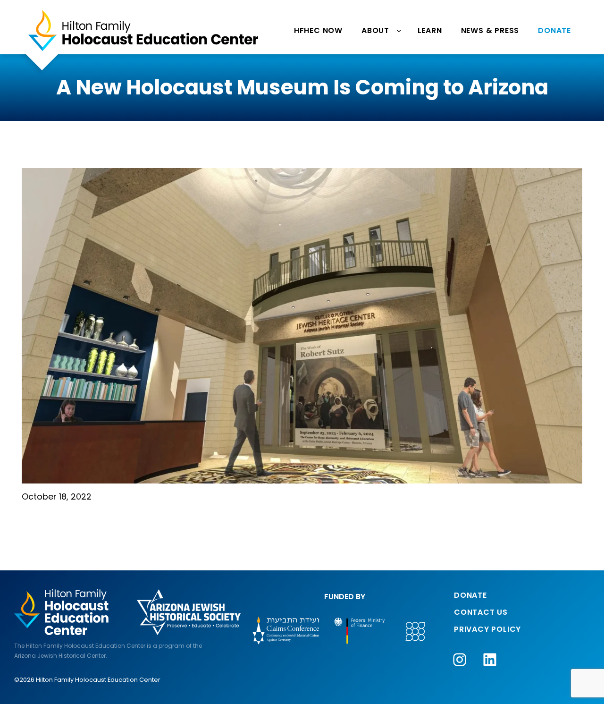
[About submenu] (399, 30)
